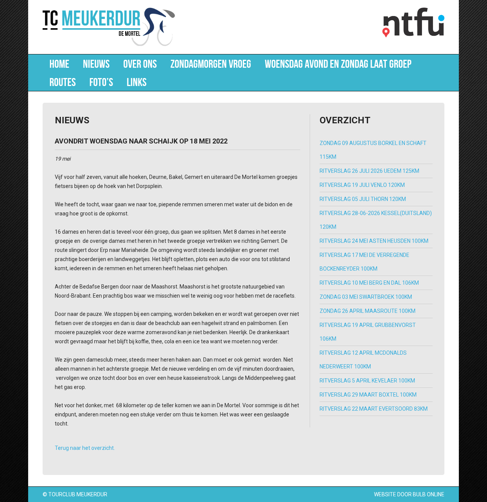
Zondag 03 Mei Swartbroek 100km (366, 297)
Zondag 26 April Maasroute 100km (367, 311)
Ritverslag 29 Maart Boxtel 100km (368, 395)
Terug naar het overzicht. (85, 448)
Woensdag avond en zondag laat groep (338, 63)
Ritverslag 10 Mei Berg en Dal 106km (369, 283)
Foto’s (101, 82)
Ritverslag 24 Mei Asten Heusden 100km (374, 241)
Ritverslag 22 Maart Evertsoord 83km (374, 409)
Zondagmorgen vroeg (210, 63)
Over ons (140, 63)
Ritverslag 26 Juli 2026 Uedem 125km (369, 171)
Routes (62, 82)
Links (136, 82)
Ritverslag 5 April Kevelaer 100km (367, 381)
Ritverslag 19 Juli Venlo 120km (362, 185)
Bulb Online (428, 494)
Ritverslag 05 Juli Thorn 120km (363, 199)
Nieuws (96, 63)
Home (59, 63)
